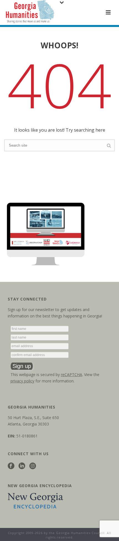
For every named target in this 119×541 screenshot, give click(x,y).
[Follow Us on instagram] (32, 466)
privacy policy (22, 381)
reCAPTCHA (71, 374)
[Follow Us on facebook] (11, 466)
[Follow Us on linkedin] (22, 466)
